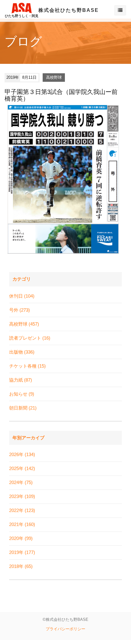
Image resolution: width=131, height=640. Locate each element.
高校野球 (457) (24, 324)
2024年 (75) (21, 482)
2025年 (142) (22, 468)
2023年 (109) (22, 496)
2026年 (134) (22, 454)
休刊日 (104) (21, 296)
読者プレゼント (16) (29, 338)
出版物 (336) (21, 352)
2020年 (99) (21, 538)
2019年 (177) (22, 552)
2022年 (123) (22, 510)
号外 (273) (19, 310)
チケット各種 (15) (27, 365)
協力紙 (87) (20, 379)
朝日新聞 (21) (23, 407)
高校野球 (54, 77)
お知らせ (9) (21, 393)
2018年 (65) (21, 566)
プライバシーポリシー (65, 629)
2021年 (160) (22, 524)
